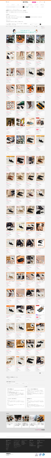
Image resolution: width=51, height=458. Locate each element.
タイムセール (14, 23)
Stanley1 (17, 49)
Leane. (37, 270)
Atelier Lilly (17, 99)
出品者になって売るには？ (16, 442)
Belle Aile (37, 253)
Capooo (7, 354)
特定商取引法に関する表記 (39, 442)
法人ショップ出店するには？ (16, 443)
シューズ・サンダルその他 (14, 18)
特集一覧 (7, 441)
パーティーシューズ (8, 18)
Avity (6, 253)
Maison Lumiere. (18, 82)
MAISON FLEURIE (8, 82)
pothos (7, 270)
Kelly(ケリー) (16, 21)
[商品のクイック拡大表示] (12, 35)
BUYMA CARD (23, 441)
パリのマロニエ (8, 49)
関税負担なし (26, 23)
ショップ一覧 (15, 447)
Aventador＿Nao (18, 253)
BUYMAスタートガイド (31, 442)
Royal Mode (27, 270)
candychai (17, 170)
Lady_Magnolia (28, 99)
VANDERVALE (17, 354)
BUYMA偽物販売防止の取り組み (32, 445)
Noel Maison (27, 170)
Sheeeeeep (27, 253)
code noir (27, 303)
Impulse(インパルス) (20, 21)
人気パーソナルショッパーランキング (17, 445)
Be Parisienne (37, 133)
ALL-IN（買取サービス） (24, 443)
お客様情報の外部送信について (40, 445)
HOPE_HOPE (17, 270)
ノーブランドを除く (20, 23)
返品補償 (7, 46)
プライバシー (38, 444)
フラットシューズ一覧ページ (16, 9)
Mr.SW (27, 82)
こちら (10, 394)
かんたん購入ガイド (31, 443)
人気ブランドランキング (8, 443)
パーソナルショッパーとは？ (16, 441)
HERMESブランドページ (9, 9)
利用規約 (38, 443)
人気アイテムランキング (8, 442)
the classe (7, 99)
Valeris (37, 303)
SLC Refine (7, 303)
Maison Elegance (8, 170)
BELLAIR (37, 354)
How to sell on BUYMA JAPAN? (17, 444)
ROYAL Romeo (37, 220)
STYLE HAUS (23, 444)
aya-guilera (7, 133)
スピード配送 (14, 24)
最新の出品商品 (7, 444)
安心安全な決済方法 (31, 444)
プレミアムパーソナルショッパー (17, 446)
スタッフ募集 (38, 441)
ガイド (30, 441)
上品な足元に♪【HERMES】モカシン (30, 165)
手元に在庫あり (9, 24)
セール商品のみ (9, 23)
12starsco (37, 82)
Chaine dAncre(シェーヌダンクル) (10, 21)
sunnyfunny (37, 99)
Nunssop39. (37, 170)
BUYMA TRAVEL (23, 442)
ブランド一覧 (7, 445)
